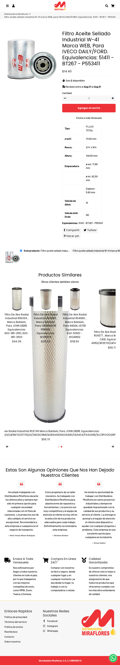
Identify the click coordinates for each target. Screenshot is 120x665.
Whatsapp (52, 630)
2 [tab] (61, 447)
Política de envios (13, 626)
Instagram (52, 625)
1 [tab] (58, 447)
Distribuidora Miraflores (16, 14)
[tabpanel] (16, 315)
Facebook (52, 620)
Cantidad (67, 92)
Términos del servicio (15, 621)
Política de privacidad (15, 616)
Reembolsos (10, 631)
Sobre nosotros (12, 641)
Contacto (9, 636)
